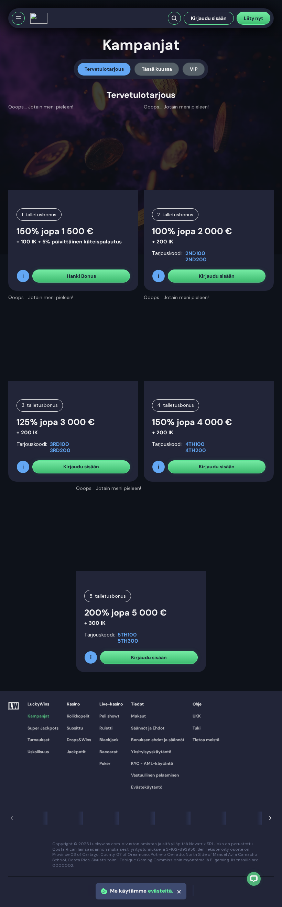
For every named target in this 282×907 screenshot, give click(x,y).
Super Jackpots (43, 728)
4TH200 (195, 450)
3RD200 (60, 450)
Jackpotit (76, 751)
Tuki (196, 728)
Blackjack (109, 739)
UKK (197, 716)
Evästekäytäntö (146, 787)
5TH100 (127, 635)
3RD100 (59, 444)
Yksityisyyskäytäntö (151, 751)
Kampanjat (38, 716)
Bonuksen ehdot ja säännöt (157, 739)
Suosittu (75, 728)
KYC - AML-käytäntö (152, 763)
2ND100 (195, 253)
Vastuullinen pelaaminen (155, 775)
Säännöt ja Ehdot (147, 728)
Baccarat (108, 751)
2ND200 (196, 259)
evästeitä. (160, 891)
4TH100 (195, 444)
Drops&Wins (79, 739)
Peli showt (109, 716)
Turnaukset (39, 739)
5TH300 (128, 641)
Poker (104, 763)
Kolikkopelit (78, 716)
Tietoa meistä (206, 739)
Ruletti (105, 728)
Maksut (138, 716)
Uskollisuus (38, 751)
